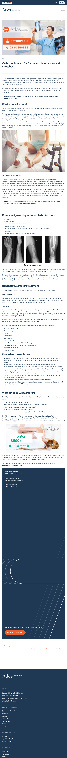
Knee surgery (7, 335)
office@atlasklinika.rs (9, 701)
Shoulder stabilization (10, 328)
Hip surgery (7, 333)
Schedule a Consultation (15, 632)
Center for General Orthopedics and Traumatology (20, 345)
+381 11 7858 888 (8, 698)
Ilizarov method (8, 340)
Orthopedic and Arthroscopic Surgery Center (17, 82)
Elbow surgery (8, 331)
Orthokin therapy (8, 350)
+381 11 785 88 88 (11, 484)
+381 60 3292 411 (11, 487)
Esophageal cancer (10, 646)
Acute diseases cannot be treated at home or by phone (45, 649)
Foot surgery (7, 338)
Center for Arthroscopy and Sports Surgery (17, 343)
